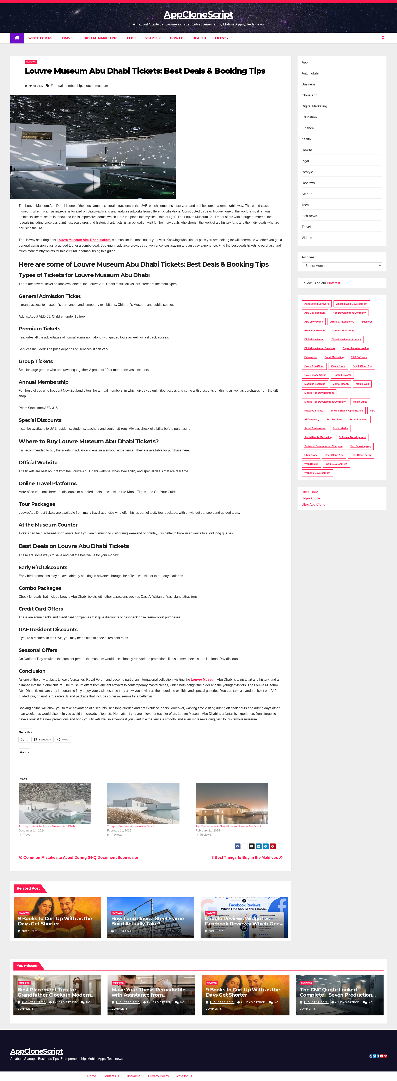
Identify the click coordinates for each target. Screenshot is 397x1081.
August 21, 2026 (34, 1002)
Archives (308, 257)
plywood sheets (313, 410)
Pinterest (333, 283)
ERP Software (359, 357)
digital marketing (314, 339)
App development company (349, 312)
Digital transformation (356, 348)
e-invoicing (310, 357)
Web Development (336, 464)
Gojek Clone (338, 366)
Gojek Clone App (362, 366)
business (367, 321)
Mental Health (340, 384)
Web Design (311, 464)
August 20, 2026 (128, 1002)
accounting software (316, 303)
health (199, 38)
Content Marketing (343, 330)
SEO (372, 410)
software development (352, 437)
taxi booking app (360, 446)
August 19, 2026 (316, 1002)
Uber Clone (310, 492)
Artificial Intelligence (342, 321)
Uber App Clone (313, 504)
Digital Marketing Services (319, 348)
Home (91, 1076)
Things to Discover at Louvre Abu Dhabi (130, 826)
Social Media (340, 428)
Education (309, 117)
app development (314, 312)
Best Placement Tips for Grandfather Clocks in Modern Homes (54, 995)
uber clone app (334, 455)
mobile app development (319, 392)
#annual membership (66, 86)
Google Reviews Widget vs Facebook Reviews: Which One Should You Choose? (242, 923)
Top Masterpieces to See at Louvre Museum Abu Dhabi (228, 826)
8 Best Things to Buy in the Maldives (245, 857)
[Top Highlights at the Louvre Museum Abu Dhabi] (61, 803)
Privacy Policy (158, 1076)
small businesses (315, 428)
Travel (68, 38)
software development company (323, 446)
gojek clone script (315, 375)
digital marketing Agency (346, 339)
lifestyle (224, 38)
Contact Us (111, 1076)
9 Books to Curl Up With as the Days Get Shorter (55, 921)
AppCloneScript (198, 14)
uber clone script (361, 455)
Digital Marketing (101, 38)
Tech (131, 38)
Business (309, 84)
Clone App (310, 95)
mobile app (362, 384)
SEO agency (311, 419)
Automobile (310, 73)
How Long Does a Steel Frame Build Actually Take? (147, 921)
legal (305, 161)
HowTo (177, 38)
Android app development (351, 303)
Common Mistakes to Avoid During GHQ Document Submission (81, 857)
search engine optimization (346, 410)
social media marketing (318, 437)
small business (358, 419)
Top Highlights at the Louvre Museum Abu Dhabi (47, 826)
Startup (153, 38)
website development (317, 473)
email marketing (334, 357)
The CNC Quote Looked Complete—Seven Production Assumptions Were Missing (336, 995)
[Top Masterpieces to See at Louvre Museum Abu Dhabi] (238, 803)
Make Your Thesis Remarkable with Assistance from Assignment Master (148, 995)
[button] (383, 38)
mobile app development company (325, 401)
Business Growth (314, 330)
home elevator (342, 375)
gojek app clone (314, 366)
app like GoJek (313, 321)
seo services (334, 419)
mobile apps (360, 401)
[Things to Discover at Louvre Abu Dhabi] (149, 803)
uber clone (311, 455)
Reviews (31, 62)
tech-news (309, 216)
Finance (308, 128)
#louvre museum (96, 86)
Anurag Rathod (65, 1002)
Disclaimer (133, 1076)
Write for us (40, 38)
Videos (307, 238)
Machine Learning (314, 384)
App (305, 62)
